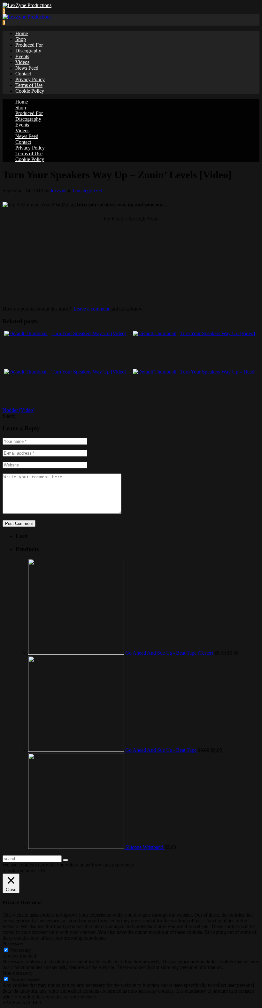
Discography (28, 50)
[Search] (65, 860)
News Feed (26, 68)
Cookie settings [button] (19, 870)
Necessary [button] (13, 943)
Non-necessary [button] (18, 973)
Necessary (20, 950)
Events (22, 56)
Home (21, 33)
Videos (22, 62)
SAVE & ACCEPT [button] (22, 1002)
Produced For (29, 45)
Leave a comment (91, 309)
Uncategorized (87, 190)
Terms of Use (28, 85)
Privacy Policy (30, 79)
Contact (23, 73)
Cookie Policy (29, 91)
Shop (20, 39)
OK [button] (42, 870)
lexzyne (59, 190)
